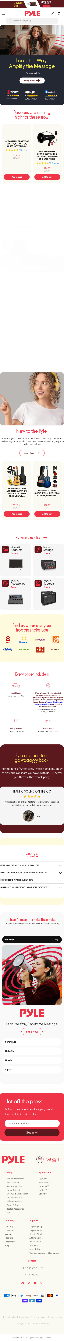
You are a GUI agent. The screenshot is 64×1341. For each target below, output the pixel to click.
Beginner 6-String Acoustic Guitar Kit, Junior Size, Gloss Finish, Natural (17, 492)
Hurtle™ (43, 1190)
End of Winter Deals (15, 1178)
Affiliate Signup (36, 1237)
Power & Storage (14, 1205)
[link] (32, 806)
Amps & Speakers (14, 1186)
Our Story (9, 1226)
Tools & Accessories (15, 1208)
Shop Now (29, 80)
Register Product (36, 1230)
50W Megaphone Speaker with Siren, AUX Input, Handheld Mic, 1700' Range (47, 155)
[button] (4, 13)
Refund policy (9, 1317)
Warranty (33, 1245)
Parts (9, 1212)
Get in (30, 1132)
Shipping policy (55, 1317)
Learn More (29, 453)
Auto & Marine (13, 1182)
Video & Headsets (14, 1201)
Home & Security (14, 1190)
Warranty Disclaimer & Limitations (44, 1253)
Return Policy (35, 1241)
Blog (7, 1245)
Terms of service (39, 1317)
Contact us (9, 1230)
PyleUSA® (43, 1178)
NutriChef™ (44, 1186)
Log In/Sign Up (35, 1226)
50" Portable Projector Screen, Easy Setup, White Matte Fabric (16, 143)
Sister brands (10, 1241)
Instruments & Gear (15, 1197)
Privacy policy (23, 1317)
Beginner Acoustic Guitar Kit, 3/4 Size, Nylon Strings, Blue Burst (47, 493)
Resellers (9, 1237)
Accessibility (34, 1249)
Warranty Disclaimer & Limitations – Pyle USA (48, 703)
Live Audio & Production (17, 1193)
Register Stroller (36, 1234)
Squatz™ (43, 1193)
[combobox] (18, 21)
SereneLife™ (44, 1182)
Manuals (8, 1234)
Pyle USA (26, 1323)
